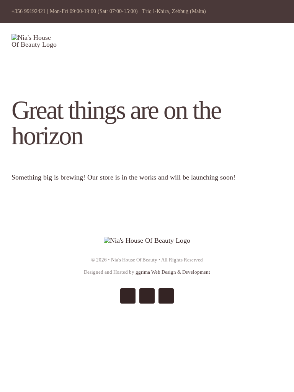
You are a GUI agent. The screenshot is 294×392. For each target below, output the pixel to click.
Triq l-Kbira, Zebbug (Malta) (174, 11)
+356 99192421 (28, 11)
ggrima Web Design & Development (173, 272)
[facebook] (128, 296)
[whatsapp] (166, 296)
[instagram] (147, 296)
